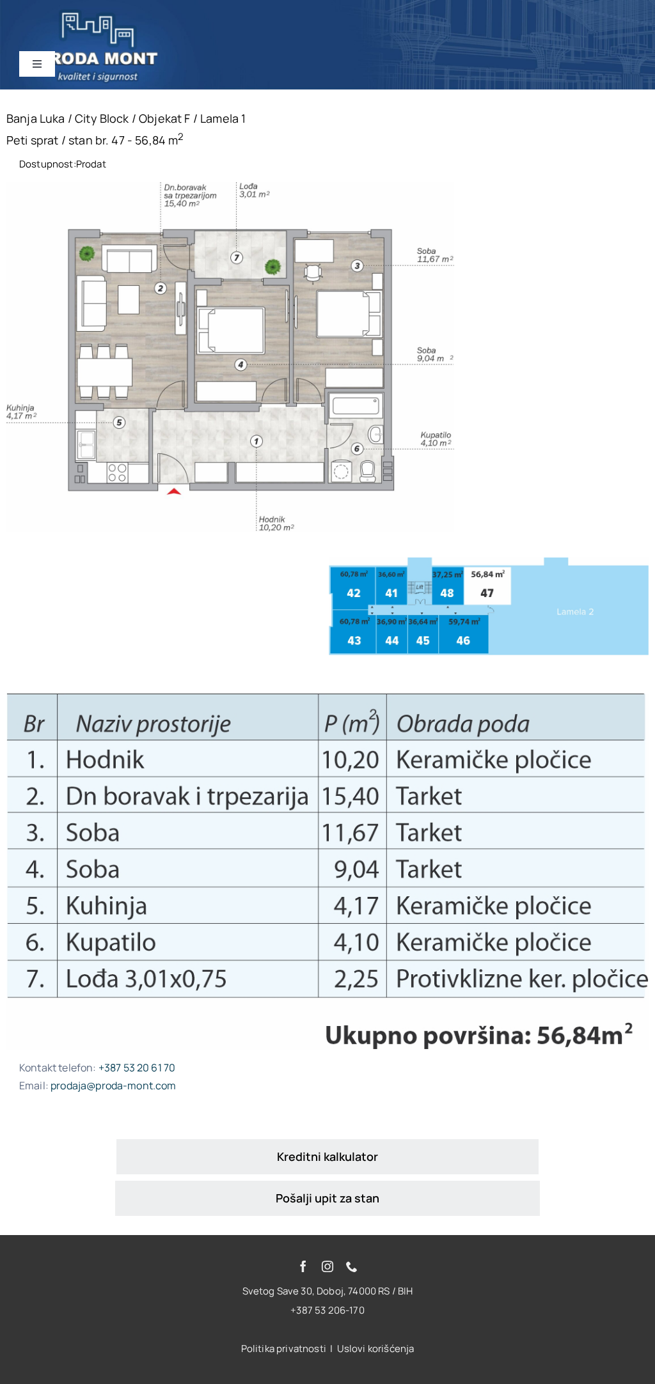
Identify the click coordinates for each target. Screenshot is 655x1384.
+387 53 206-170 (327, 1310)
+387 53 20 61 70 (137, 1068)
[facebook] (303, 1266)
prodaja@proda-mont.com (114, 1085)
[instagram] (327, 1266)
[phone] (352, 1266)
